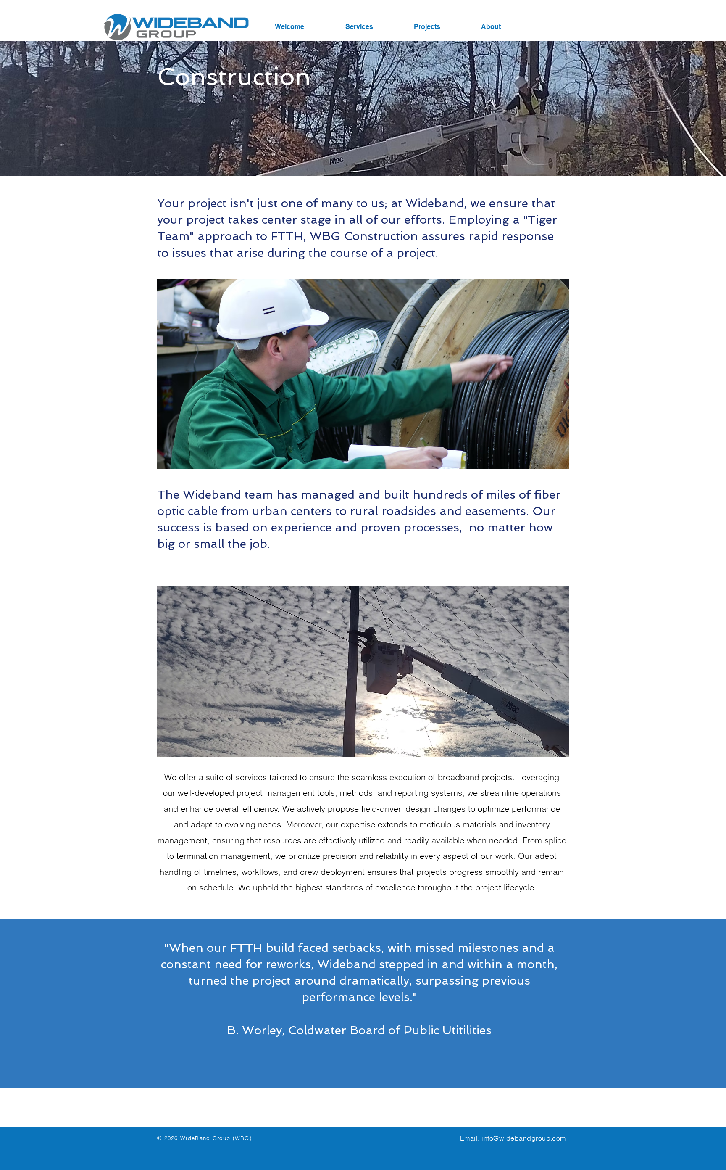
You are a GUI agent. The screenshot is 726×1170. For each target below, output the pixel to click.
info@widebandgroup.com (523, 1138)
